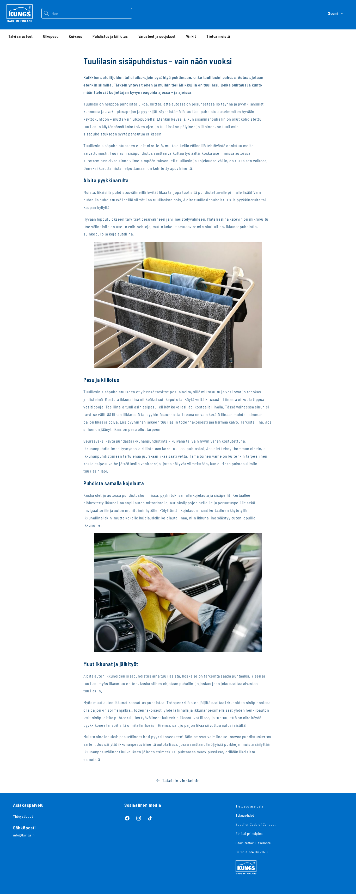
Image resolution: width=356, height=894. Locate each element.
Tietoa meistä (218, 36)
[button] (20, 36)
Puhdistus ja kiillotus (110, 36)
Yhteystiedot (23, 816)
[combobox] (92, 13)
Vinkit (191, 36)
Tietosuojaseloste (249, 806)
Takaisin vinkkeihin (181, 780)
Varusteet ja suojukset (157, 36)
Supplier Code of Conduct (255, 824)
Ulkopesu (50, 36)
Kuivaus (75, 36)
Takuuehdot (245, 815)
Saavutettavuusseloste (253, 843)
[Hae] (46, 13)
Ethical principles (249, 833)
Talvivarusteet (20, 36)
